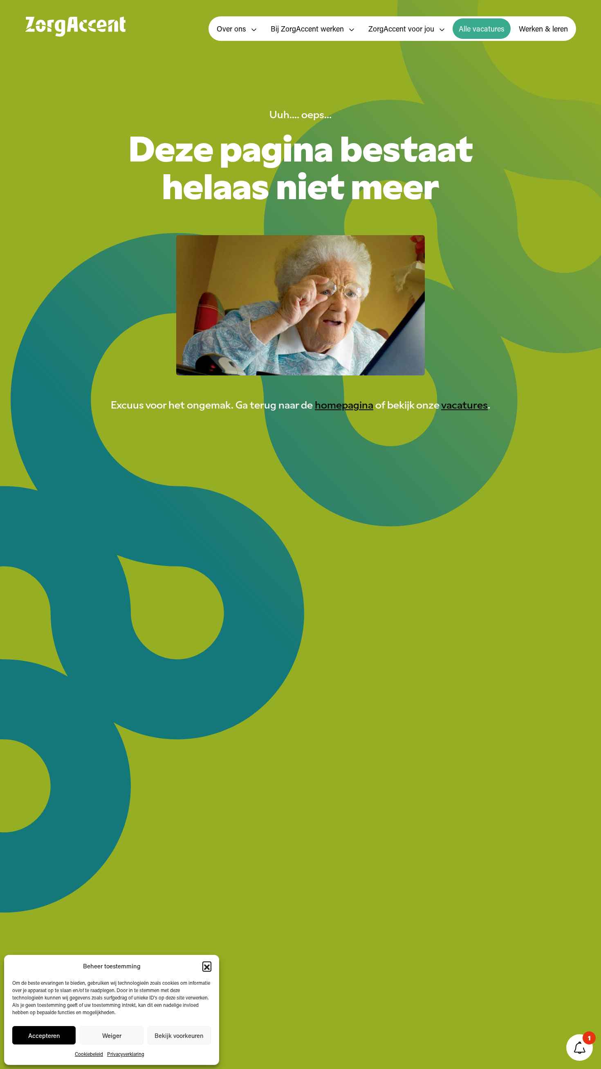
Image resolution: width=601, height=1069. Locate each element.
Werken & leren (543, 29)
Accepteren (44, 1035)
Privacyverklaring (125, 1054)
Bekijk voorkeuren (179, 1035)
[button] (207, 966)
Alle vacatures (482, 29)
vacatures (464, 404)
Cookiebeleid (89, 1054)
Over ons (232, 29)
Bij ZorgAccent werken (308, 29)
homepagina (344, 404)
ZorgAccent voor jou (402, 29)
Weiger (111, 1035)
